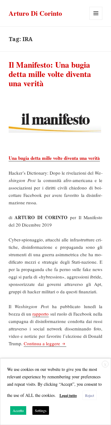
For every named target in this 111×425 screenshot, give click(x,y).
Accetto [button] (18, 410)
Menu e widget (96, 19)
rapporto (40, 314)
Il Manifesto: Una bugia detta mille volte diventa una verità (50, 74)
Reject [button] (89, 395)
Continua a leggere (45, 343)
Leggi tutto (68, 395)
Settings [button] (41, 410)
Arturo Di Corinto (35, 13)
